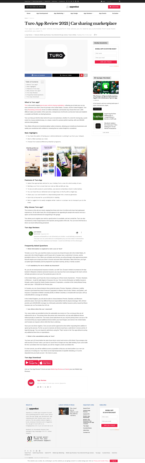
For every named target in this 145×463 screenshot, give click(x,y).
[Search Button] (119, 1)
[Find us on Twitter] (69, 1)
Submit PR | (48, 1)
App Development (42, 13)
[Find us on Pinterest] (78, 1)
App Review (29, 34)
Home (28, 13)
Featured (31, 18)
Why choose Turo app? (34, 90)
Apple (96, 92)
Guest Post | (28, 1)
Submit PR (86, 414)
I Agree (113, 460)
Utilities (74, 34)
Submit (67, 369)
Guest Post (86, 408)
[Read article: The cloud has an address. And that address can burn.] (64, 411)
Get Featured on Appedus (35, 6)
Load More (106, 132)
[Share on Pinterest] (81, 75)
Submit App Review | (38, 1)
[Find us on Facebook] (66, 1)
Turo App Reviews (32, 92)
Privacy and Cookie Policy (101, 460)
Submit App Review (86, 411)
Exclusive (115, 13)
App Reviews (88, 13)
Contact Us (62, 1)
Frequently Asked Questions (35, 95)
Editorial (97, 100)
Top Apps (86, 425)
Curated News (87, 428)
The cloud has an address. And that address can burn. (74, 412)
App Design (74, 13)
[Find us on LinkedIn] (71, 1)
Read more (98, 109)
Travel (70, 34)
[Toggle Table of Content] (41, 82)
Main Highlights (31, 86)
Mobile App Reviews (57, 369)
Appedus (31, 457)
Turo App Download (33, 97)
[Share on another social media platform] (86, 75)
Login (103, 1)
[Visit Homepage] (72, 7)
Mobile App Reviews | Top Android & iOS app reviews (54, 34)
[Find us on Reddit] (75, 1)
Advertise (86, 430)
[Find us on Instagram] (73, 1)
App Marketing (58, 13)
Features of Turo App (33, 88)
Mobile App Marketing (86, 416)
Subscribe (115, 6)
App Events (102, 13)
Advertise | (55, 1)
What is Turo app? (32, 84)
